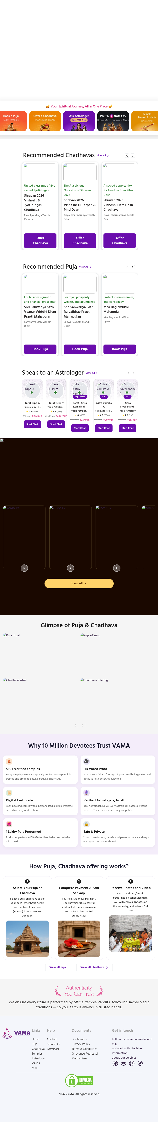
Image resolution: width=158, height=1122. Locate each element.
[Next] (133, 155)
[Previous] (127, 155)
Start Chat (32, 424)
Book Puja (40, 349)
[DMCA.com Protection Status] (79, 1080)
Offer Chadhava (40, 240)
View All (101, 156)
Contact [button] (52, 1039)
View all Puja (57, 967)
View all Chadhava (92, 967)
